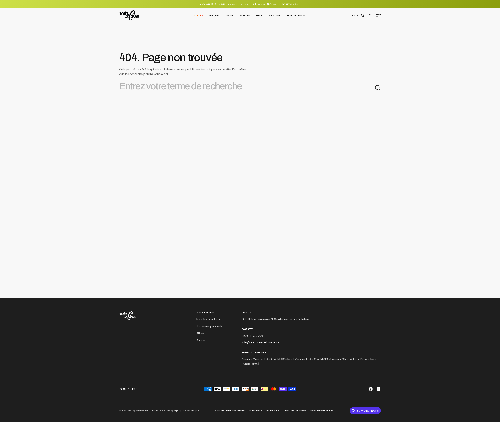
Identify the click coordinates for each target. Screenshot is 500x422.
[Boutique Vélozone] (129, 15)
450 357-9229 (252, 336)
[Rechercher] (378, 88)
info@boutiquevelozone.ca (260, 342)
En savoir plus (289, 3)
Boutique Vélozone (138, 410)
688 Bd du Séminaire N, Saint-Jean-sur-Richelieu (275, 319)
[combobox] (247, 88)
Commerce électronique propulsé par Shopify (174, 410)
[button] (362, 15)
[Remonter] (495, 417)
